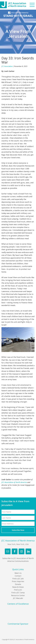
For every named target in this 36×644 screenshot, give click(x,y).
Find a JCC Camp (18, 592)
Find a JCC (18, 590)
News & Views (18, 587)
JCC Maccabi (18, 598)
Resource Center (18, 595)
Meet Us (18, 573)
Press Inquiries (18, 581)
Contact (18, 576)
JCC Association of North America (16, 4)
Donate (18, 584)
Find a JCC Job (18, 578)
